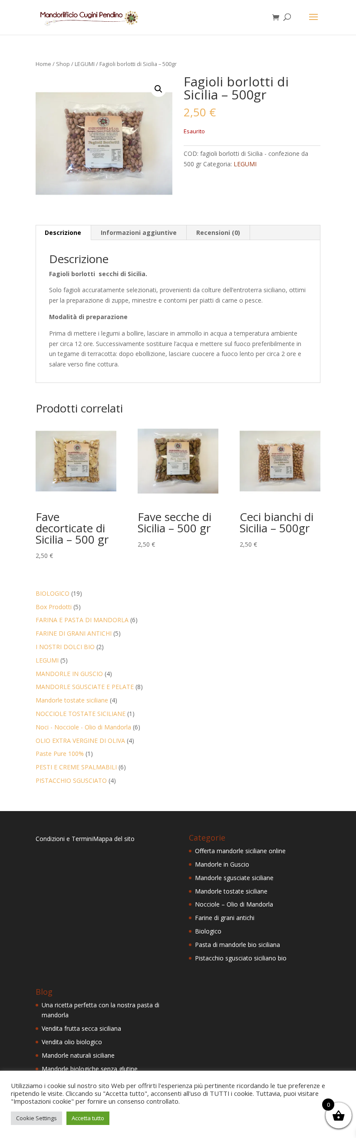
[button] (158, 89)
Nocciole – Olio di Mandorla (234, 904)
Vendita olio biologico (72, 1042)
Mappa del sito (114, 839)
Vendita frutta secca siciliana (81, 1028)
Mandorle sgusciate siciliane (234, 878)
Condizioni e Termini (64, 839)
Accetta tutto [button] (88, 1118)
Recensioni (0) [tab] (218, 232)
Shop (63, 64)
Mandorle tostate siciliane (231, 891)
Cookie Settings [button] (36, 1118)
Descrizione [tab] (63, 232)
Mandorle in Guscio (222, 864)
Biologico (208, 931)
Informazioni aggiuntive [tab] (139, 232)
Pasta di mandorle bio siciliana (237, 944)
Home (43, 64)
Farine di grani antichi (224, 918)
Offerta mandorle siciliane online (240, 851)
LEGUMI (85, 64)
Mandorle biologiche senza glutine (90, 1069)
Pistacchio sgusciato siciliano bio (241, 958)
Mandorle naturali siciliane (78, 1055)
